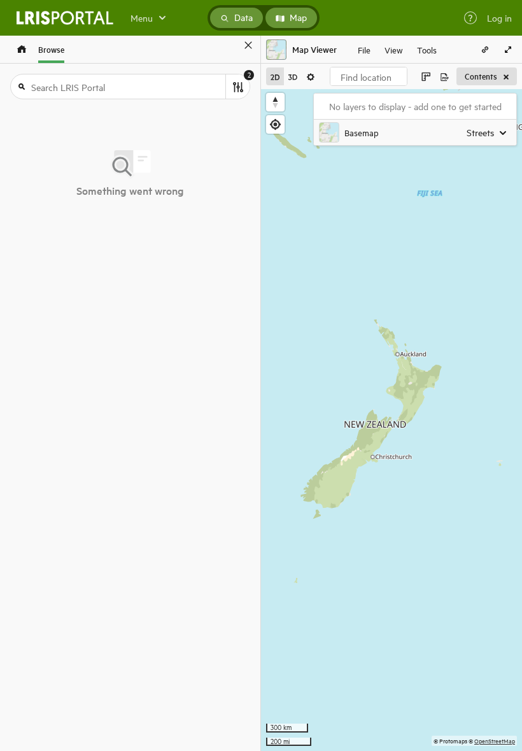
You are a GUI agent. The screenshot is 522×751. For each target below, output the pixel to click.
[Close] (248, 45)
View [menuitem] (393, 49)
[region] (391, 420)
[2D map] (275, 76)
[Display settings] (311, 76)
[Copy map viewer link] (485, 50)
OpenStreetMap (494, 740)
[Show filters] (237, 86)
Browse (51, 49)
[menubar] (397, 50)
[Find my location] (275, 124)
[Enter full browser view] (508, 50)
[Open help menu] (470, 17)
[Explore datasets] (21, 49)
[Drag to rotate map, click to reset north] (275, 102)
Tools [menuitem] (427, 49)
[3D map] (293, 76)
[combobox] (368, 76)
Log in (499, 17)
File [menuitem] (364, 49)
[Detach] (230, 45)
